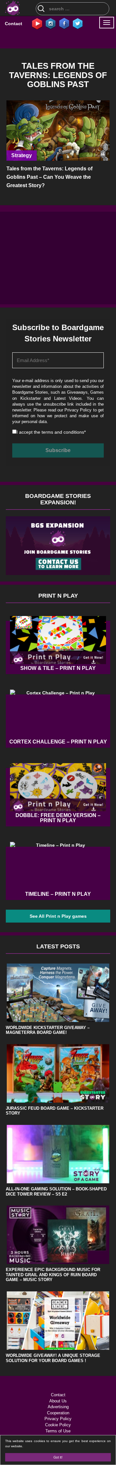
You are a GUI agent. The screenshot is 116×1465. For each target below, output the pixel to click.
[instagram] (50, 23)
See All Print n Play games (58, 916)
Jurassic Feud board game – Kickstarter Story (54, 1111)
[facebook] (64, 23)
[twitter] (77, 23)
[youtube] (37, 23)
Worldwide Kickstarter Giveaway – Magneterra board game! (48, 1030)
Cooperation (58, 1412)
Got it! (58, 1457)
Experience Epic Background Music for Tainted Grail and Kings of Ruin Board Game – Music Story (53, 1274)
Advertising (58, 1406)
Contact (13, 23)
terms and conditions (63, 432)
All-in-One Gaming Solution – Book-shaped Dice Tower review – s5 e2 (56, 1192)
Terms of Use (58, 1431)
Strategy (21, 155)
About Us (58, 1401)
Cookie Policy (58, 1424)
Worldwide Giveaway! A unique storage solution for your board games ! (53, 1358)
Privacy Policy (78, 410)
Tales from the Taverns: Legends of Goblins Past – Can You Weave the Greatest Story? (49, 177)
